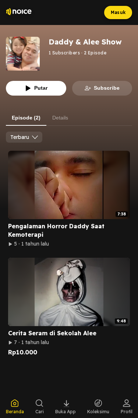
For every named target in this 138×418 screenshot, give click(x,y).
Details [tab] (60, 118)
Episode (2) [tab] (26, 118)
